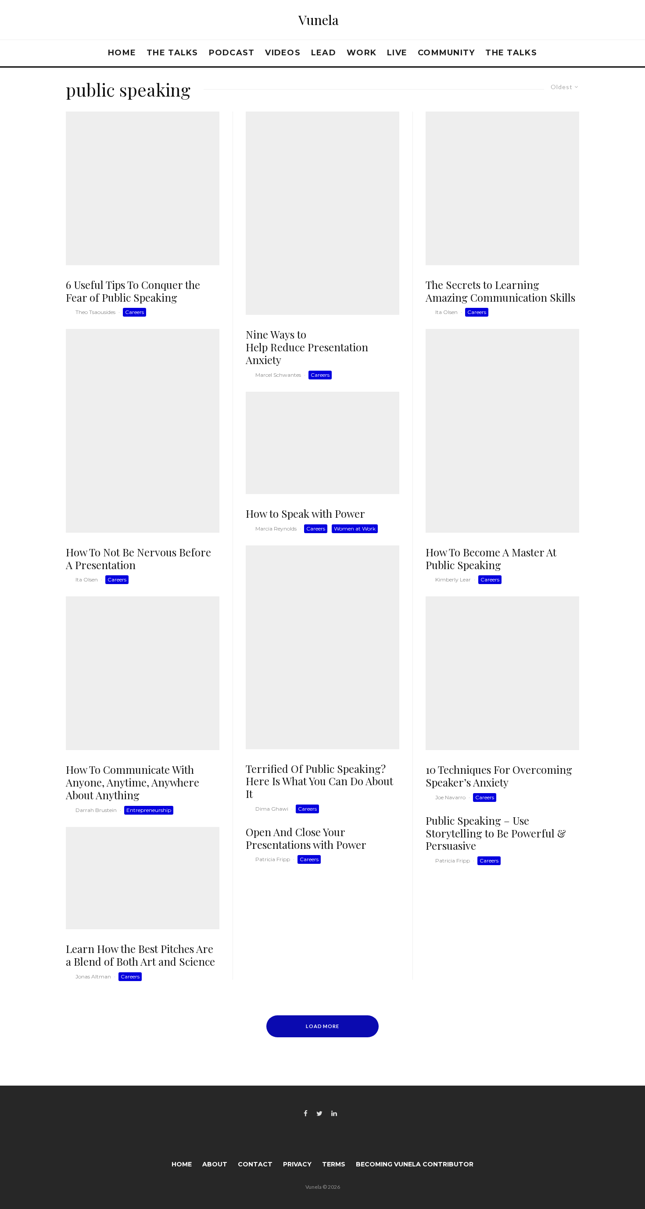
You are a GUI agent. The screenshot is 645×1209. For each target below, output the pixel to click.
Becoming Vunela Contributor (414, 1164)
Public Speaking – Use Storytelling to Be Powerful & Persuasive (496, 833)
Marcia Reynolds (276, 528)
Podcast (232, 53)
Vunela (318, 19)
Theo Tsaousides (95, 312)
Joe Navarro (450, 797)
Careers (134, 312)
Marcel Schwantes (278, 375)
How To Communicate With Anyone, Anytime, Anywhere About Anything (132, 782)
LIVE (397, 53)
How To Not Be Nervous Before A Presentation (138, 558)
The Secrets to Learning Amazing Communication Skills (500, 291)
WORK (361, 53)
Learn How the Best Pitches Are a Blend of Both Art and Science (140, 955)
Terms (333, 1164)
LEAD (323, 53)
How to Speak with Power (305, 513)
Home (122, 53)
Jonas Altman (93, 976)
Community (446, 53)
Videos (283, 53)
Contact (255, 1164)
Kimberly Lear (453, 579)
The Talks (172, 53)
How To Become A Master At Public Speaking (491, 558)
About (214, 1164)
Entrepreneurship (148, 810)
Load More (323, 1026)
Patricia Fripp (272, 859)
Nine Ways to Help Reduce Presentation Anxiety (307, 347)
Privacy (297, 1164)
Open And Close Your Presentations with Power (306, 838)
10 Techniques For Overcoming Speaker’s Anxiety (499, 776)
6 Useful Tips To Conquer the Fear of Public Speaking (133, 291)
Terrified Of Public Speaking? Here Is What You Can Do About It (319, 781)
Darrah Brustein (96, 810)
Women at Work (355, 528)
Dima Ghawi (271, 808)
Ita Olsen (86, 579)
